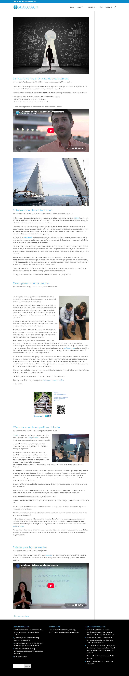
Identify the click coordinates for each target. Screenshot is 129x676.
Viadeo (35, 438)
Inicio (72, 7)
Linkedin (15, 435)
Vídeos (44, 551)
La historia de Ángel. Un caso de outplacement (41, 78)
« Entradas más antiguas (21, 616)
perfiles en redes (69, 348)
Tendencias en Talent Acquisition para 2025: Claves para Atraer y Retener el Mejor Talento (28, 632)
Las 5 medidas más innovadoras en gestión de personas (101, 650)
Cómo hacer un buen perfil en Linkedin (36, 427)
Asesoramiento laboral (49, 213)
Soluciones (91, 7)
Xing (30, 438)
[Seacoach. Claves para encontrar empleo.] (51, 404)
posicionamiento (18, 526)
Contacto (108, 7)
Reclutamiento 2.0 (54, 82)
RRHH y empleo (66, 82)
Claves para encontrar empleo (31, 283)
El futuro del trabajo (20, 657)
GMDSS (76, 218)
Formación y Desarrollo (65, 213)
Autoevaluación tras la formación (32, 210)
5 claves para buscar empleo (30, 547)
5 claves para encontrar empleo (53, 380)
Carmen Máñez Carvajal (23, 82)
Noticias (45, 82)
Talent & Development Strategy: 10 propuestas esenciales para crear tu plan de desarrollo (28, 651)
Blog (101, 7)
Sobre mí (80, 7)
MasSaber (49, 555)
